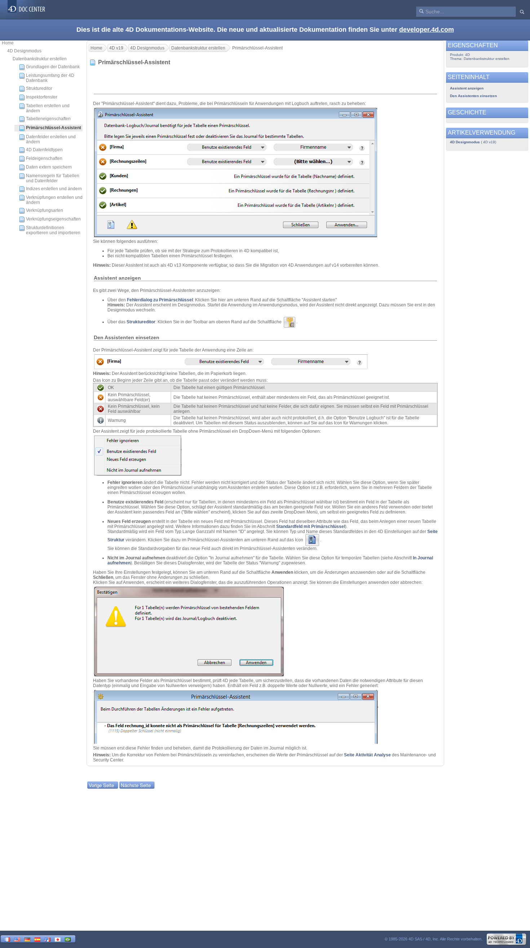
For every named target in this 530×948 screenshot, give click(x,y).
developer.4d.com (426, 29)
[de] (27, 939)
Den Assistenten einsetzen (473, 96)
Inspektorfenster (41, 97)
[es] (37, 939)
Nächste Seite (136, 785)
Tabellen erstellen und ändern (48, 108)
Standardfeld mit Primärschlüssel (310, 526)
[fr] (7, 939)
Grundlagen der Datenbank (53, 66)
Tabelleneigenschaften (48, 118)
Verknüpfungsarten (44, 210)
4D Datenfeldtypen (44, 149)
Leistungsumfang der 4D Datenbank (50, 78)
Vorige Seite (101, 785)
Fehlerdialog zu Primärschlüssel (160, 299)
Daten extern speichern (49, 167)
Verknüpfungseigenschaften (53, 219)
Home (8, 42)
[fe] (48, 939)
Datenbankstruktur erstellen (40, 58)
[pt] (68, 939)
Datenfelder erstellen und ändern (51, 139)
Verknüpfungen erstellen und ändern (54, 200)
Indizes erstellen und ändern (54, 188)
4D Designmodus (24, 50)
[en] (17, 939)
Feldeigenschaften (44, 158)
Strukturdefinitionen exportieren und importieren (53, 230)
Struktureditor (39, 88)
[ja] (58, 939)
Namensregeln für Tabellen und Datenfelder (52, 178)
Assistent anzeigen (466, 88)
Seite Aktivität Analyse (368, 754)
